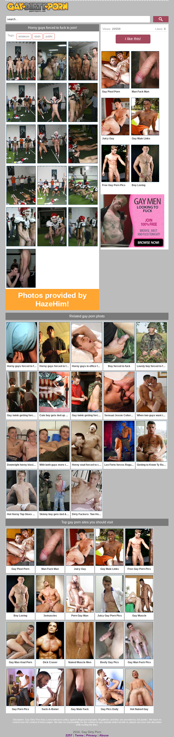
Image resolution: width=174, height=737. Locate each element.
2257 (69, 735)
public (49, 36)
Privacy (91, 735)
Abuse (104, 735)
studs (37, 36)
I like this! (133, 39)
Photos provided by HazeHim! (52, 299)
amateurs (23, 36)
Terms (79, 735)
